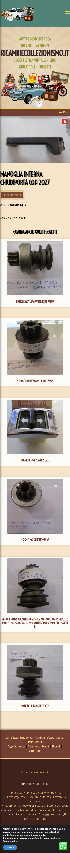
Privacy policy (28, 784)
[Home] (17, 13)
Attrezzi (38, 742)
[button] (65, 121)
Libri (39, 751)
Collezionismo (34, 746)
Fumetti (45, 746)
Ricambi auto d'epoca (17, 204)
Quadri (32, 751)
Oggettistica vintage (16, 746)
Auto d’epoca (12, 737)
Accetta (10, 847)
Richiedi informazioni (11, 195)
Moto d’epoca (26, 737)
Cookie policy (42, 784)
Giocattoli (56, 746)
